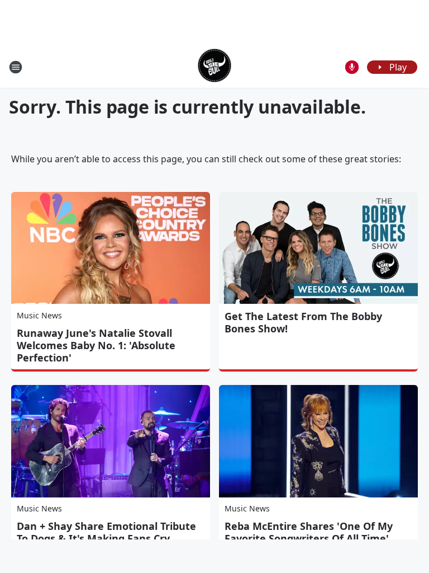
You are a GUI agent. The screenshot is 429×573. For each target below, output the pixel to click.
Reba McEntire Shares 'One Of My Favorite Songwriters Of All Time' (309, 532)
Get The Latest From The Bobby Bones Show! (303, 322)
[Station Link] (214, 67)
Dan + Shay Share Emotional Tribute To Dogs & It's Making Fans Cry (106, 532)
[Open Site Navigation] (15, 67)
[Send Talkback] (352, 67)
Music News (39, 315)
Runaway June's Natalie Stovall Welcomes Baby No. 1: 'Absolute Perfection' (96, 345)
